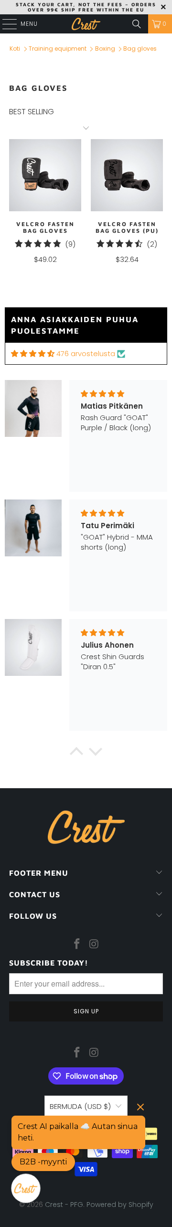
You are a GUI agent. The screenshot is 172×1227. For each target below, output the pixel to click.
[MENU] (5, 23)
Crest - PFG (64, 1204)
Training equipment (57, 48)
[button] (76, 753)
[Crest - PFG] (86, 23)
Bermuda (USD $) (80, 1106)
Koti (15, 48)
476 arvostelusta (85, 353)
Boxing (105, 48)
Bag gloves (140, 48)
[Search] (137, 23)
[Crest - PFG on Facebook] (77, 944)
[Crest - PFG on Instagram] (94, 944)
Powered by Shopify (119, 1204)
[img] (32, 353)
